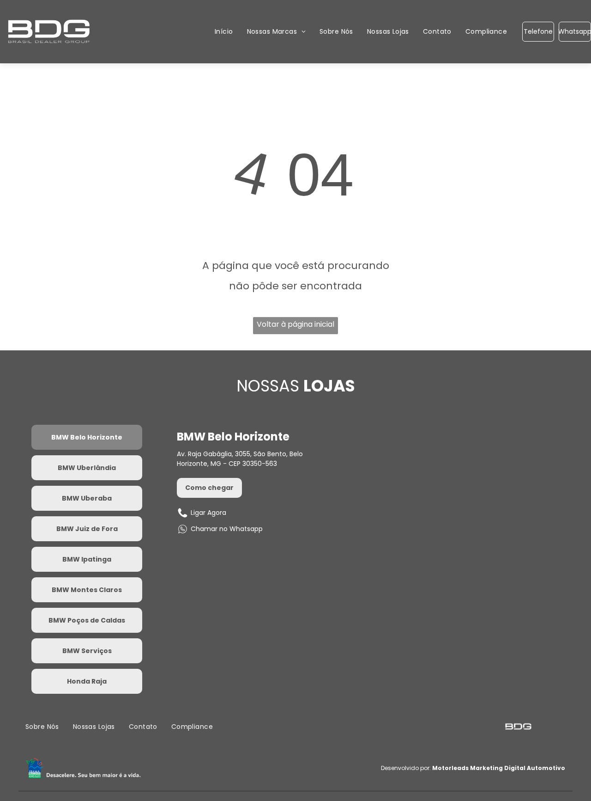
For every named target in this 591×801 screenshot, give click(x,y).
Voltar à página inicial (295, 324)
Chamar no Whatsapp (227, 528)
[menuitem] (224, 32)
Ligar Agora (208, 512)
